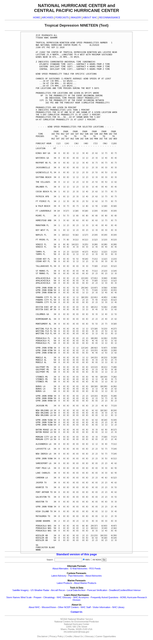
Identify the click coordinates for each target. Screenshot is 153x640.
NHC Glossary (64, 597)
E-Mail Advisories (78, 568)
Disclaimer (42, 636)
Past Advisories (76, 576)
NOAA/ (63, 619)
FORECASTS (62, 17)
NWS (87, 560)
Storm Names (13, 597)
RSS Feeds (95, 568)
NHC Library (118, 607)
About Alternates (60, 568)
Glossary (89, 636)
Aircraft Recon (58, 590)
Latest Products (64, 583)
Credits (68, 636)
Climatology (49, 597)
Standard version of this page (76, 554)
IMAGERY (76, 17)
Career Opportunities (106, 636)
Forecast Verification (97, 590)
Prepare (37, 597)
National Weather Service (80, 619)
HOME (36, 17)
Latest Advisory (58, 576)
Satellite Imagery (20, 590)
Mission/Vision (49, 607)
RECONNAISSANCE (109, 17)
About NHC (34, 607)
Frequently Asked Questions (104, 597)
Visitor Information (101, 607)
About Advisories (93, 576)
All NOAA (97, 560)
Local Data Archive (76, 590)
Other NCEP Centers (68, 607)
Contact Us (76, 612)
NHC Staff (86, 607)
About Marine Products (85, 583)
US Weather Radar (40, 590)
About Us (78, 636)
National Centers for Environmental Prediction (76, 621)
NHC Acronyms (81, 597)
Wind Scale (26, 597)
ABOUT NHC (90, 17)
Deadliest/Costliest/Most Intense (125, 590)
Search (50, 560)
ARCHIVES (47, 17)
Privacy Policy (56, 636)
